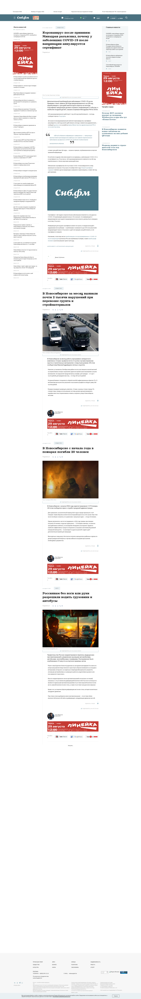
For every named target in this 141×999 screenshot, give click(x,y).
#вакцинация (69, 246)
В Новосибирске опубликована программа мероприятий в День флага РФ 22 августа (25, 177)
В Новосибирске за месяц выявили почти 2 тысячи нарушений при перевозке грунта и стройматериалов (25, 78)
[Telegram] (62, 309)
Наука (54, 967)
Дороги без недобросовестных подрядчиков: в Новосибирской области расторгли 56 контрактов (25, 217)
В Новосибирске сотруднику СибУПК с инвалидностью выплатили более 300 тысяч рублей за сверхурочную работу (24, 148)
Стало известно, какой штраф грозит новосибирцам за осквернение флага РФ (25, 184)
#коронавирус (51, 246)
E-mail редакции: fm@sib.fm (106, 986)
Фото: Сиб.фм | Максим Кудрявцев (52, 352)
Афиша (73, 962)
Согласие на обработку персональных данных (82, 990)
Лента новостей (20, 27)
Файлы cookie (74, 992)
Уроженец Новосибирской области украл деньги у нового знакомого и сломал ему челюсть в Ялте (25, 118)
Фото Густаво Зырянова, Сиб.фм (51, 95)
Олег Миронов (59, 412)
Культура (36, 967)
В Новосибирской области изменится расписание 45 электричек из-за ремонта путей (25, 101)
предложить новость (20, 29)
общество (60, 27)
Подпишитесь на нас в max (90, 251)
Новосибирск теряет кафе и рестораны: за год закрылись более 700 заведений (25, 266)
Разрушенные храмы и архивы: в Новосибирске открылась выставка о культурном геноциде (24, 226)
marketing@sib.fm (37, 978)
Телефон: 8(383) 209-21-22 (41, 973)
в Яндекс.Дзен (17, 985)
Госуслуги (62, 116)
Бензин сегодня (58, 11)
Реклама (35, 971)
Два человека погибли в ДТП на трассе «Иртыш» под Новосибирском (24, 133)
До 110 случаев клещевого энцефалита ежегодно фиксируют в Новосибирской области (25, 208)
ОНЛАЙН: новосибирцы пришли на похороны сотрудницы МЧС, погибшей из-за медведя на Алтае (25, 35)
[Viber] (60, 309)
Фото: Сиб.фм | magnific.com (50, 648)
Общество (36, 964)
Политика (74, 964)
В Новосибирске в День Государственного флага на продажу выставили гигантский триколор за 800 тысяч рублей (25, 192)
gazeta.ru (56, 125)
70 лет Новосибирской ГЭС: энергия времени (114, 11)
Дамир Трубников (59, 257)
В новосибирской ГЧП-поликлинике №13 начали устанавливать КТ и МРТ (25, 156)
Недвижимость (95, 962)
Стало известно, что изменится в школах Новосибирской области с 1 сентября (25, 243)
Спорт (92, 967)
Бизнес (54, 964)
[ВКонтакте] (53, 309)
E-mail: (70, 973)
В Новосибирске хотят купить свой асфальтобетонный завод (23, 274)
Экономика (75, 967)
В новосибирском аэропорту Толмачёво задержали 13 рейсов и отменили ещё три (25, 109)
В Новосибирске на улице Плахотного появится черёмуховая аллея (24, 164)
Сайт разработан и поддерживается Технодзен (111, 990)
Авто (57, 588)
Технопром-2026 (17, 11)
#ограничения (60, 246)
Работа (93, 964)
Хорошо (116, 996)
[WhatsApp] (57, 309)
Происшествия (38, 962)
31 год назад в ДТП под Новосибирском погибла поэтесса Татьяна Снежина (25, 140)
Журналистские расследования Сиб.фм (82, 11)
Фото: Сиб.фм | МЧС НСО (49, 499)
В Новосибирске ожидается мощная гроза (25, 170)
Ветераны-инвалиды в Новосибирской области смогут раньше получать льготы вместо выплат (25, 235)
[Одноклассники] (55, 309)
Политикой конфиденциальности (61, 996)
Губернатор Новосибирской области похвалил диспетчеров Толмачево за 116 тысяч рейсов (25, 258)
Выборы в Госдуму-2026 (37, 11)
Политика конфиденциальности (78, 989)
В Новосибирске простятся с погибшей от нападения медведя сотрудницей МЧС (25, 200)
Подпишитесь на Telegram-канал (71, 97)
